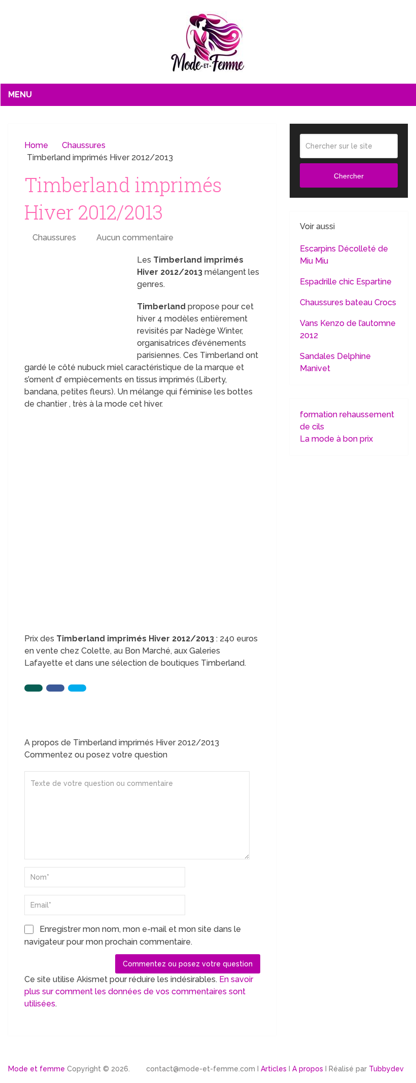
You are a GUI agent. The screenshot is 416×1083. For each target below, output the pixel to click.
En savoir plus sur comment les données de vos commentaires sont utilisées (138, 991)
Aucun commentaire (135, 237)
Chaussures (54, 237)
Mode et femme (36, 1069)
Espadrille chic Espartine (346, 281)
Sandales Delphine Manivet (335, 362)
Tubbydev (386, 1069)
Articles (274, 1069)
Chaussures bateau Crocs (348, 302)
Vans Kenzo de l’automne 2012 (348, 329)
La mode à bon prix (336, 439)
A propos (307, 1069)
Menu (20, 94)
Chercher (349, 176)
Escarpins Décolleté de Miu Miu (344, 255)
